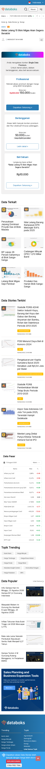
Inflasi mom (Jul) (9, 478)
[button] (35, 3)
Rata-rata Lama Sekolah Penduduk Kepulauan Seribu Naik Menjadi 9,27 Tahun (12, 640)
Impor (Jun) (8, 530)
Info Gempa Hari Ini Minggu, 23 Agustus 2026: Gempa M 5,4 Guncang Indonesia (12, 592)
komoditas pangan (32, 568)
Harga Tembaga (9, 558)
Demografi (27, 738)
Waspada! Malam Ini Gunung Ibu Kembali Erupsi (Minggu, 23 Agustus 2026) (10, 608)
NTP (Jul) (7, 540)
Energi (22, 22)
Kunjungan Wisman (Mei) (12, 535)
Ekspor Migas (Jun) (10, 516)
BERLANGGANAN (13, 761)
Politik (21, 445)
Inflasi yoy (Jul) (9, 473)
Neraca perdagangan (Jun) (13, 511)
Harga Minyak (21, 553)
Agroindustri (24, 423)
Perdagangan (24, 331)
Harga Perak (8, 563)
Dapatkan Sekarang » (22, 107)
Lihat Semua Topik (30, 749)
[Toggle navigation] (41, 9)
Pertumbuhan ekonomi (11, 483)
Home (3, 22)
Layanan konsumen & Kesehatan (30, 374)
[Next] (43, 16)
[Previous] (39, 16)
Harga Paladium (9, 573)
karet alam (7, 553)
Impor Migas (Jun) (10, 521)
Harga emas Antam (27, 558)
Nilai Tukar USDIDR (10, 502)
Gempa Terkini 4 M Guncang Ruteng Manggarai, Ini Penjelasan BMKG (12, 657)
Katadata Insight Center (12, 568)
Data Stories (12, 22)
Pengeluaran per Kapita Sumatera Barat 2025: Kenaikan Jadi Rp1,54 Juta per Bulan (30, 364)
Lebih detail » (22, 146)
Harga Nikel (22, 563)
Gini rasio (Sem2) (9, 497)
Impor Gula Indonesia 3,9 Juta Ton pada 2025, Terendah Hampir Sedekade (29, 414)
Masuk (33, 9)
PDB (20, 349)
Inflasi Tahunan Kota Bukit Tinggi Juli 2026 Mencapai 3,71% (12, 624)
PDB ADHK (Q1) (9, 507)
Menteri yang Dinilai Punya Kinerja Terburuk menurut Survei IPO (29, 436)
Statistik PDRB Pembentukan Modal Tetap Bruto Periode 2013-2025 (27, 389)
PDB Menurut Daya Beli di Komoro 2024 (30, 343)
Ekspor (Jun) (8, 526)
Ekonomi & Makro (30, 741)
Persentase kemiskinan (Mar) (14, 492)
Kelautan (27, 746)
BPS (22, 573)
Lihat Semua (37, 581)
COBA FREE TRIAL (14, 765)
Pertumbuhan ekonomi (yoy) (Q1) (15, 488)
